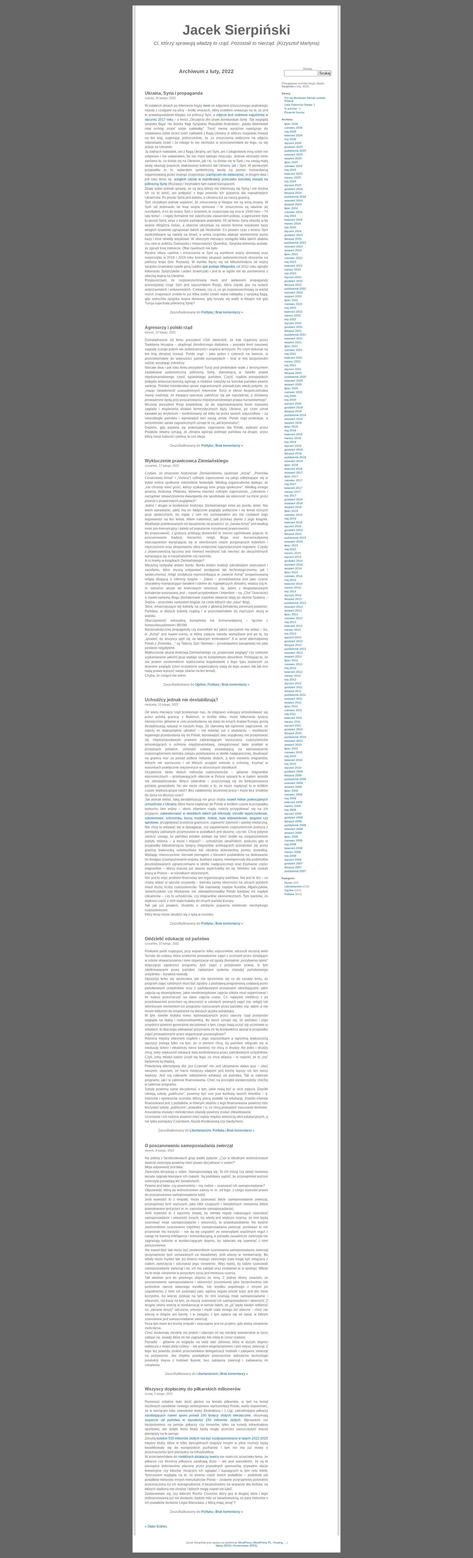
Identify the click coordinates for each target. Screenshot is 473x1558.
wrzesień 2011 (293, 698)
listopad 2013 (293, 599)
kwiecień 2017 (293, 487)
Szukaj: (307, 68)
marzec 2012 (292, 675)
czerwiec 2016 (293, 514)
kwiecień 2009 (293, 802)
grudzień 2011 (293, 687)
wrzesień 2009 (293, 782)
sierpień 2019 (293, 422)
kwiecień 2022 (293, 311)
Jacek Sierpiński (236, 29)
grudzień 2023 (293, 234)
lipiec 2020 (291, 388)
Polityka (207, 312)
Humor (288, 882)
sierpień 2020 (293, 384)
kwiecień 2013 (293, 625)
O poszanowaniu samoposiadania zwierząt (189, 1145)
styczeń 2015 (292, 556)
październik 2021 (295, 334)
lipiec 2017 (291, 476)
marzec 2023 (292, 269)
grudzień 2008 (293, 817)
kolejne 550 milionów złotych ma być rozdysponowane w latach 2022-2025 (212, 1438)
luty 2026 (290, 139)
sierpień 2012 (293, 656)
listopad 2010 (293, 733)
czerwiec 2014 (293, 576)
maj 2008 (290, 844)
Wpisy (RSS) (223, 1545)
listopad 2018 (293, 453)
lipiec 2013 (291, 614)
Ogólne (200, 684)
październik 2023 (295, 242)
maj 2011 (290, 713)
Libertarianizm (200, 1130)
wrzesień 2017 (293, 472)
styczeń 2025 (292, 185)
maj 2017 (290, 484)
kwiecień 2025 (293, 173)
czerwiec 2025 (293, 166)
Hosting (278, 1542)
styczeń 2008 (292, 859)
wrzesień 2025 (293, 154)
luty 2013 (290, 633)
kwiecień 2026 (293, 135)
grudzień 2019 (293, 407)
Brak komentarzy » (229, 312)
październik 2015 (295, 537)
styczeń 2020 (292, 403)
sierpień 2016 (293, 507)
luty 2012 (290, 679)
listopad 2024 (293, 192)
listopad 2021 (293, 330)
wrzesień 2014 (293, 564)
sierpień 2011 (292, 702)
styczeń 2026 (292, 143)
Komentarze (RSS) (245, 1545)
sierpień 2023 (293, 250)
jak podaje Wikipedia (219, 267)
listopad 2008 (293, 821)
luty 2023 (290, 273)
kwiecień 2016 (293, 522)
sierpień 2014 (293, 568)
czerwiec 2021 (293, 349)
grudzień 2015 (293, 530)
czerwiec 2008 (293, 840)
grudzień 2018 (293, 449)
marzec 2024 (292, 223)
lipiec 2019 (291, 426)
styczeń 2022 (292, 323)
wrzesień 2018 (293, 461)
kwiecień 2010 (293, 759)
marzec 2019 (292, 438)
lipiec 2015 (291, 545)
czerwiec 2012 (293, 664)
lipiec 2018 (291, 464)
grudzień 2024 (293, 189)
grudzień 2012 (293, 641)
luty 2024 (290, 227)
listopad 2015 (293, 533)
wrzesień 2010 (293, 740)
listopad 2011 (292, 691)
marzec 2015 (292, 553)
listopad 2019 (293, 411)
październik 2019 (295, 415)
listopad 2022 (293, 284)
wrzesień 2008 (293, 828)
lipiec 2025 (291, 162)
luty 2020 (290, 399)
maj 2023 (290, 261)
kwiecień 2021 (293, 357)
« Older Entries (156, 1526)
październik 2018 (295, 457)
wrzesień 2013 (293, 606)
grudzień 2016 (293, 499)
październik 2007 (295, 871)
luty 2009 (290, 809)
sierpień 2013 (293, 610)
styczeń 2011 (292, 725)
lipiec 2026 (291, 123)
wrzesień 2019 (293, 418)
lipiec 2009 (291, 790)
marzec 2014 (292, 587)
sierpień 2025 (293, 158)
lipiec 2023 (291, 254)
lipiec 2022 (291, 300)
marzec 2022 (292, 315)
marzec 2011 (292, 721)
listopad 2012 (293, 645)
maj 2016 (290, 518)
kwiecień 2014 (293, 583)
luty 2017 (290, 495)
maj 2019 (290, 430)
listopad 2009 (293, 775)
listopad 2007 (293, 867)
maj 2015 (290, 549)
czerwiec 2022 (293, 303)
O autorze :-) (292, 108)
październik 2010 (295, 736)
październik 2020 (295, 376)
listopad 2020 (293, 372)
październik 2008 (295, 825)
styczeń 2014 (292, 595)
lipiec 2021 (291, 346)
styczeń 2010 (292, 767)
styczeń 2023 (292, 277)
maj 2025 (290, 169)
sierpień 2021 (293, 342)
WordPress (245, 1542)
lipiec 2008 (291, 836)
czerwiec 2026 (293, 127)
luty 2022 (290, 319)
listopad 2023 (293, 238)
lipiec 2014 (291, 572)
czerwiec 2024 (293, 211)
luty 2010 (290, 763)
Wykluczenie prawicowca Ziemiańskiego (186, 460)
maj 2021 (290, 353)
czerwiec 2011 (293, 710)
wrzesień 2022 (293, 292)
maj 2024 (290, 215)
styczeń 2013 (292, 637)
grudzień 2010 (293, 729)
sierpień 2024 (293, 204)
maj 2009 (290, 798)
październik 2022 (295, 288)
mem (206, 106)
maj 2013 (290, 622)
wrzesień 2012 (293, 652)
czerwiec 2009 (293, 794)
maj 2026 (290, 131)
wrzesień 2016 (293, 503)
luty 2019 (290, 441)
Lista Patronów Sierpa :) (299, 104)
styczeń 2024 (292, 231)
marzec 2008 (292, 851)
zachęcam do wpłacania (225, 175)
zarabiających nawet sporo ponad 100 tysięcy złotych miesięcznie (198, 1415)
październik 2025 (295, 150)
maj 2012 (290, 668)
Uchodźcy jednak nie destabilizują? (181, 699)
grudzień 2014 (293, 560)
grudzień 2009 (293, 771)
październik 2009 (295, 779)
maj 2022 (290, 307)
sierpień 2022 (293, 296)
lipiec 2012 (291, 660)
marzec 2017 (292, 491)
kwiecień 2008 (293, 848)
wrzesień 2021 (293, 338)
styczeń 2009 (292, 813)
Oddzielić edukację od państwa (177, 938)
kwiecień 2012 (293, 671)
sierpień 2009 (293, 786)
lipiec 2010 (291, 748)
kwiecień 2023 (293, 265)
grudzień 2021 (293, 326)
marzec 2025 (292, 177)
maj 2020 (290, 395)
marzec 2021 (292, 361)
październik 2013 (295, 602)
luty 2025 (290, 181)
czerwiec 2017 (293, 480)
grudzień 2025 (293, 146)
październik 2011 (295, 694)
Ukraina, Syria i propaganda (174, 93)
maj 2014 (290, 579)
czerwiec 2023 (293, 257)
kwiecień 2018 (293, 468)
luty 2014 (290, 591)
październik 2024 (295, 196)
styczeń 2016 (292, 526)
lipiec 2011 (291, 706)
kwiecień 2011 (293, 717)
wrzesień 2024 (293, 200)
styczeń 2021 (292, 369)
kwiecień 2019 (293, 434)
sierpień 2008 (293, 832)
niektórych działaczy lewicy (198, 1457)
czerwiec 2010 (293, 752)
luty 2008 (290, 855)
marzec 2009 (292, 805)
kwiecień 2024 (293, 219)
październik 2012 (295, 648)
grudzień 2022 (293, 280)
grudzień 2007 (293, 863)
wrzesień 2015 (293, 541)
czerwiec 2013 (293, 618)
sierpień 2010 (293, 744)
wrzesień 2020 (293, 380)
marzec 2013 (292, 629)
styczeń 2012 (292, 683)
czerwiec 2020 (293, 392)
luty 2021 (290, 365)
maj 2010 (290, 756)
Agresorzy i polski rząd (168, 327)
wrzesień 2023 (293, 246)
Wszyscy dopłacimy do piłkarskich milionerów (192, 1389)
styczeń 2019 (292, 445)
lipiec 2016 (291, 510)
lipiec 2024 (291, 208)
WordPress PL (262, 1542)
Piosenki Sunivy (294, 112)
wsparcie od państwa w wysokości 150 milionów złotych (193, 1420)
